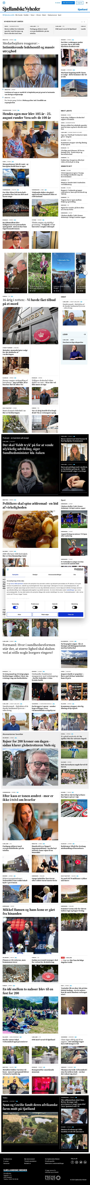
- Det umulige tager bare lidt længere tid (72, 1041)
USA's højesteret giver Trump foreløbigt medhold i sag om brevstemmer (72, 175)
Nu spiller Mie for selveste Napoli (73, 737)
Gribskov (63, 1067)
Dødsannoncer (52, 15)
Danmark (63, 157)
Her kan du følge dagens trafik (72, 961)
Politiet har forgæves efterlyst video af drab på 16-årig (72, 161)
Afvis (19, 614)
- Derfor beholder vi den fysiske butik (45, 677)
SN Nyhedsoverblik (8, 15)
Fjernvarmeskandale (46, 703)
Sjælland (7, 26)
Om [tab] (75, 574)
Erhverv (38, 15)
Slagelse (5, 378)
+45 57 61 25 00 (13, 1179)
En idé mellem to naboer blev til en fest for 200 (28, 991)
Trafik (69, 792)
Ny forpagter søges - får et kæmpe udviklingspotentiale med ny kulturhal (73, 646)
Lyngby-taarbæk (7, 347)
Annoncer (6, 1163)
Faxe (62, 985)
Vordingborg (6, 189)
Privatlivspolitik (49, 1161)
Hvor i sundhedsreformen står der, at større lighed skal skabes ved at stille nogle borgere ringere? (29, 649)
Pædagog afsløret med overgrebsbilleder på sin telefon (13, 848)
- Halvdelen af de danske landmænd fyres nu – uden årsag (74, 306)
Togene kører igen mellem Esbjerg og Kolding (71, 201)
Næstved (5, 500)
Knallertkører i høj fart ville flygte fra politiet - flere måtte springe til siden (41, 31)
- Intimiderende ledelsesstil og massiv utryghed (29, 47)
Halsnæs (5, 551)
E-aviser (57, 2)
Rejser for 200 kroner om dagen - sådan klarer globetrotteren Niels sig (29, 743)
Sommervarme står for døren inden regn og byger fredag (73, 909)
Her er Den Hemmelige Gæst (15, 555)
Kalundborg (64, 641)
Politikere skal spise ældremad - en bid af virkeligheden (30, 505)
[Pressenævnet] (53, 1176)
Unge (40, 843)
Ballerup (5, 1037)
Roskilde (5, 220)
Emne (32, 15)
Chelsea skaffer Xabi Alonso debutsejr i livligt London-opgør (73, 216)
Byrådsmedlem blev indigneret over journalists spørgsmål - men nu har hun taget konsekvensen (15, 225)
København (64, 213)
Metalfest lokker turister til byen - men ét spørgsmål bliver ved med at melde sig (16, 1072)
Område (26, 15)
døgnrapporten (70, 122)
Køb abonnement (68, 2)
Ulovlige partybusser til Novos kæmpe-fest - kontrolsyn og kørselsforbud (72, 152)
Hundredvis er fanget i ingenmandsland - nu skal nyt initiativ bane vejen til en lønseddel (44, 849)
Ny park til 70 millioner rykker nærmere (74, 879)
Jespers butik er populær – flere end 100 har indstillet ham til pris (72, 676)
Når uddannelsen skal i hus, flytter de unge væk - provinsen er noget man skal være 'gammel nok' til (73, 1103)
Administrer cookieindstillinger (54, 1163)
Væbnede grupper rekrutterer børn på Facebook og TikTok (74, 192)
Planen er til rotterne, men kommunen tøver (14, 961)
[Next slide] (85, 273)
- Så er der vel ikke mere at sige (44, 382)
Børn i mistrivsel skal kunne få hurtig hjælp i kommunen (74, 440)
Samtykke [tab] (15, 574)
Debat (44, 15)
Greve (31, 26)
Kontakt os (27, 1163)
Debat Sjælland (74, 301)
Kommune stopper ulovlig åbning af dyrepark (74, 144)
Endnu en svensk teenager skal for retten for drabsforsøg (45, 961)
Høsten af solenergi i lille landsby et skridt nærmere (72, 1130)
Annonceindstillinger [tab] (54, 574)
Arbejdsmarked (14, 1037)
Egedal (63, 734)
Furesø (5, 296)
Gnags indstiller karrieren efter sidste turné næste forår (44, 879)
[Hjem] (4, 2)
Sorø (4, 161)
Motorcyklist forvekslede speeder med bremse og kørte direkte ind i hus (74, 127)
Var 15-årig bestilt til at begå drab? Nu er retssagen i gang (44, 411)
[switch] (35, 607)
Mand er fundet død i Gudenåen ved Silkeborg (73, 183)
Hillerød (63, 140)
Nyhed (11, 39)
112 (68, 148)
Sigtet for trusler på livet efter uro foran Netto (72, 209)
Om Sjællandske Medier (52, 1159)
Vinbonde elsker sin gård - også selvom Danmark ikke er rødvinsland (44, 194)
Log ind (79, 2)
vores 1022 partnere (16, 583)
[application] (15, 273)
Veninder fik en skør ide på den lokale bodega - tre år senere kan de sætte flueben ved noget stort (74, 991)
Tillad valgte (45, 614)
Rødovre (63, 205)
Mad (42, 189)
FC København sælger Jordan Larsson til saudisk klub (72, 563)
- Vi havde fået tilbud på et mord (29, 302)
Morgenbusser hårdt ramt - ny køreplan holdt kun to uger (16, 165)
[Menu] (86, 2)
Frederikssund (7, 110)
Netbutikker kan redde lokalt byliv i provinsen (15, 880)
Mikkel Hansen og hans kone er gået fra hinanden (29, 911)
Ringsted (5, 39)
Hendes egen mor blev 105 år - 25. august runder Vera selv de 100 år (27, 115)
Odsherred (35, 703)
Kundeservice (8, 1159)
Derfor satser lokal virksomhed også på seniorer (15, 1040)
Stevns (34, 220)
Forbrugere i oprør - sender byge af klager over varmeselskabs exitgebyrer (44, 708)
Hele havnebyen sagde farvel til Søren (74, 765)
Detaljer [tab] (35, 574)
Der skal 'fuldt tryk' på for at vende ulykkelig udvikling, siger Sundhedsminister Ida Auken (28, 449)
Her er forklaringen (14, 411)
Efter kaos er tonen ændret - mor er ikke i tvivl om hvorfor (28, 798)
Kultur (14, 189)
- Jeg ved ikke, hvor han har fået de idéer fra (15, 382)
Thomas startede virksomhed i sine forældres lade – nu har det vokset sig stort (74, 1072)
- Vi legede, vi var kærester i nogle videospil (43, 224)
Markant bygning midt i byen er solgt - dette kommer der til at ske (74, 74)
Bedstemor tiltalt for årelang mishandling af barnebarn (73, 847)
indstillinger (71, 590)
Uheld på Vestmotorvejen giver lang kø (74, 136)
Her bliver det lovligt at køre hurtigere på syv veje (73, 796)
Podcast (12, 441)
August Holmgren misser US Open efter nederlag (74, 535)
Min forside (18, 15)
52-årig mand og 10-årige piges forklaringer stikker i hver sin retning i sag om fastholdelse (16, 676)
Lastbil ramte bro (11, 29)
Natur (12, 957)
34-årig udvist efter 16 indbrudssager (63, 30)
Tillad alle (71, 614)
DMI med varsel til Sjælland (43, 1039)
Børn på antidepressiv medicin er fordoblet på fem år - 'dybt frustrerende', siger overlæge (74, 469)
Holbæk (63, 70)
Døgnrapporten (16, 26)
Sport (59, 15)
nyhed (69, 115)
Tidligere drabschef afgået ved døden (72, 118)
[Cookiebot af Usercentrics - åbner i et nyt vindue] (75, 569)
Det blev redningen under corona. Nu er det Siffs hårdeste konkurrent (72, 44)
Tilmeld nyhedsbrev (30, 1161)
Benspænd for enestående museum (43, 1071)
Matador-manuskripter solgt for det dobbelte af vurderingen (15, 352)
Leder (72, 339)
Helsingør (6, 737)
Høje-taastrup (7, 408)
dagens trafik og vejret (75, 132)
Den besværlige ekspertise (73, 342)
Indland (16, 347)
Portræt (12, 1101)
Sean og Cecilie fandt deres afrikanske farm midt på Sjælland (30, 1106)
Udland (63, 170)
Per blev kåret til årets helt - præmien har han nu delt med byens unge (15, 194)
